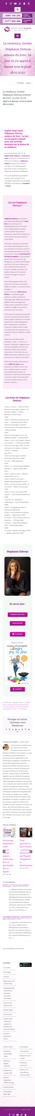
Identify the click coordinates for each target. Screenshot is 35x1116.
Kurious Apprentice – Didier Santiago (9, 1073)
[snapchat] (24, 3)
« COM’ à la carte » (13, 364)
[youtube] (15, 3)
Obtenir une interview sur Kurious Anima (25, 1065)
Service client (8, 1040)
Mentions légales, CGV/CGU (7, 1056)
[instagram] (11, 3)
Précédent (20, 83)
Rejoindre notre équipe (25, 1050)
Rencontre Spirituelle (23, 1057)
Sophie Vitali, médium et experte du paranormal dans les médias (9, 1017)
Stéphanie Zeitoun (11, 219)
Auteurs (5, 705)
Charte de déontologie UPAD (8, 1047)
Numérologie (8, 1003)
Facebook (26, 183)
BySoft (24, 1102)
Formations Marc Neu (8, 1086)
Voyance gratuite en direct (10, 709)
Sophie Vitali (8, 702)
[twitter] (29, 3)
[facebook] (6, 3)
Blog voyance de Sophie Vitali (9, 975)
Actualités (27, 702)
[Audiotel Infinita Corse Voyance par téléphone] (17, 14)
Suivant (28, 83)
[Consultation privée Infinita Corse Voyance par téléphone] (17, 20)
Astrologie (7, 965)
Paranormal (8, 1007)
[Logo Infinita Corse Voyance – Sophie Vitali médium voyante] (17, 27)
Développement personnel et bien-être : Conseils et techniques (9, 986)
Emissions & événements (21, 707)
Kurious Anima (9, 1080)
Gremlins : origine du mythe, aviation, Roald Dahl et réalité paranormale (18, 849)
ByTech (29, 1102)
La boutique (24, 1040)
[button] (4, 848)
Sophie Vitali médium (12, 156)
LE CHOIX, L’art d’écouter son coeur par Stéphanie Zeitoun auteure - (16, 878)
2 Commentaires (22, 709)
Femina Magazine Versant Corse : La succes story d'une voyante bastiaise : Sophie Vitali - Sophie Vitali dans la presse (17, 911)
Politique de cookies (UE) (8, 1065)
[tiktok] (20, 3)
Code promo (24, 1044)
